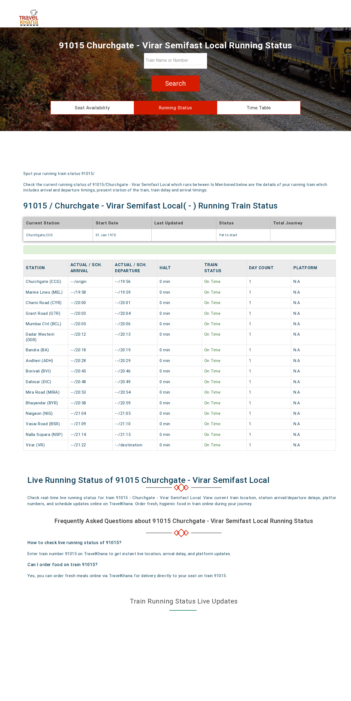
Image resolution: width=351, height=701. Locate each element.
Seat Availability (92, 107)
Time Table (259, 107)
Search (175, 83)
